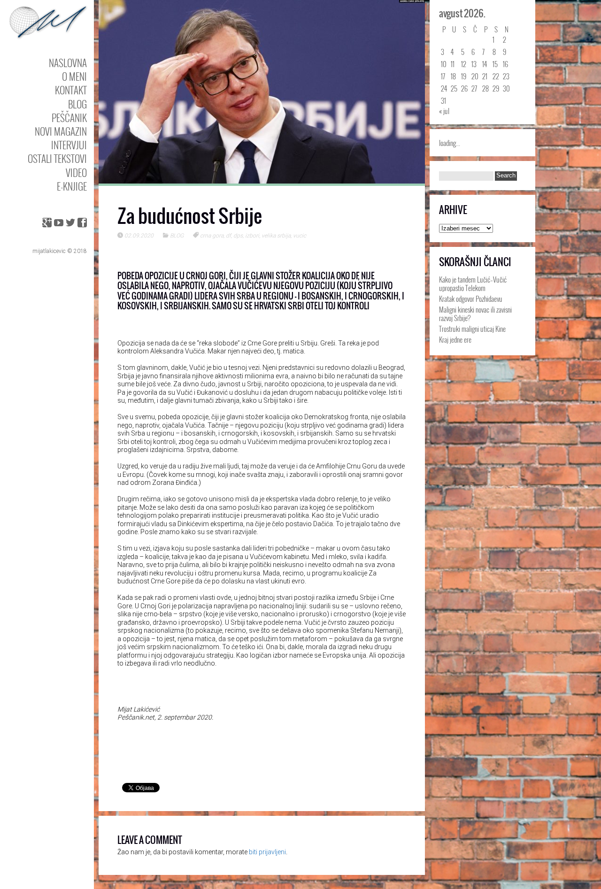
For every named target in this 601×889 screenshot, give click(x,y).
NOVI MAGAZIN (61, 131)
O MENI (74, 76)
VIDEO (76, 172)
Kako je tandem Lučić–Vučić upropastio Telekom (473, 283)
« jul (444, 111)
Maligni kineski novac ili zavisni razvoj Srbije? (475, 313)
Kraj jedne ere (455, 339)
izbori (252, 235)
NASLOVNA (68, 62)
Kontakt (71, 90)
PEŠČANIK (69, 117)
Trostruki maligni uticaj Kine (472, 328)
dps (238, 235)
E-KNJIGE (72, 186)
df (228, 235)
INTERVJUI (69, 145)
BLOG (77, 104)
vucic (299, 235)
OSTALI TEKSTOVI (57, 158)
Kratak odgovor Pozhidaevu (470, 298)
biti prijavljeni (267, 852)
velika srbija (276, 235)
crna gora (211, 235)
